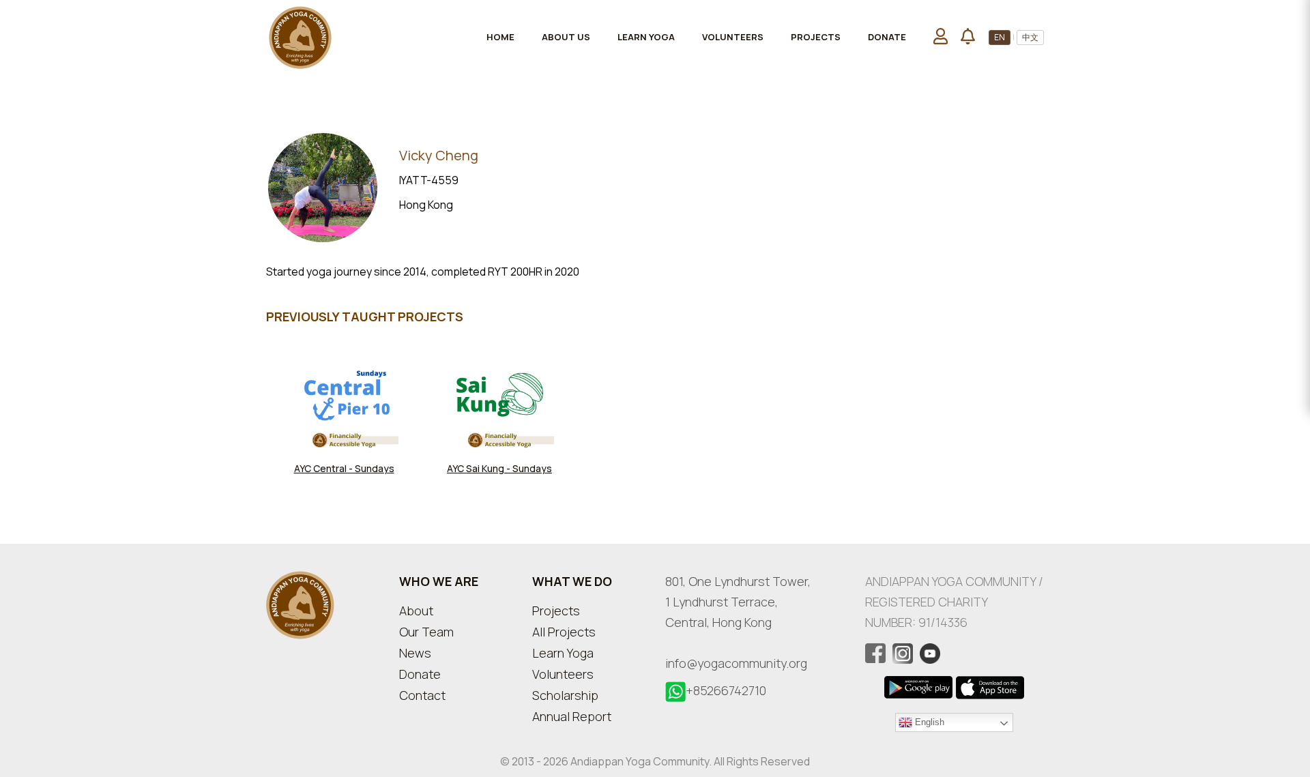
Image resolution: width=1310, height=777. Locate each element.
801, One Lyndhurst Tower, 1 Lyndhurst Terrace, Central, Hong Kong (738, 601)
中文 (1030, 37)
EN (999, 37)
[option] (344, 417)
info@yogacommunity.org (736, 663)
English (928, 721)
